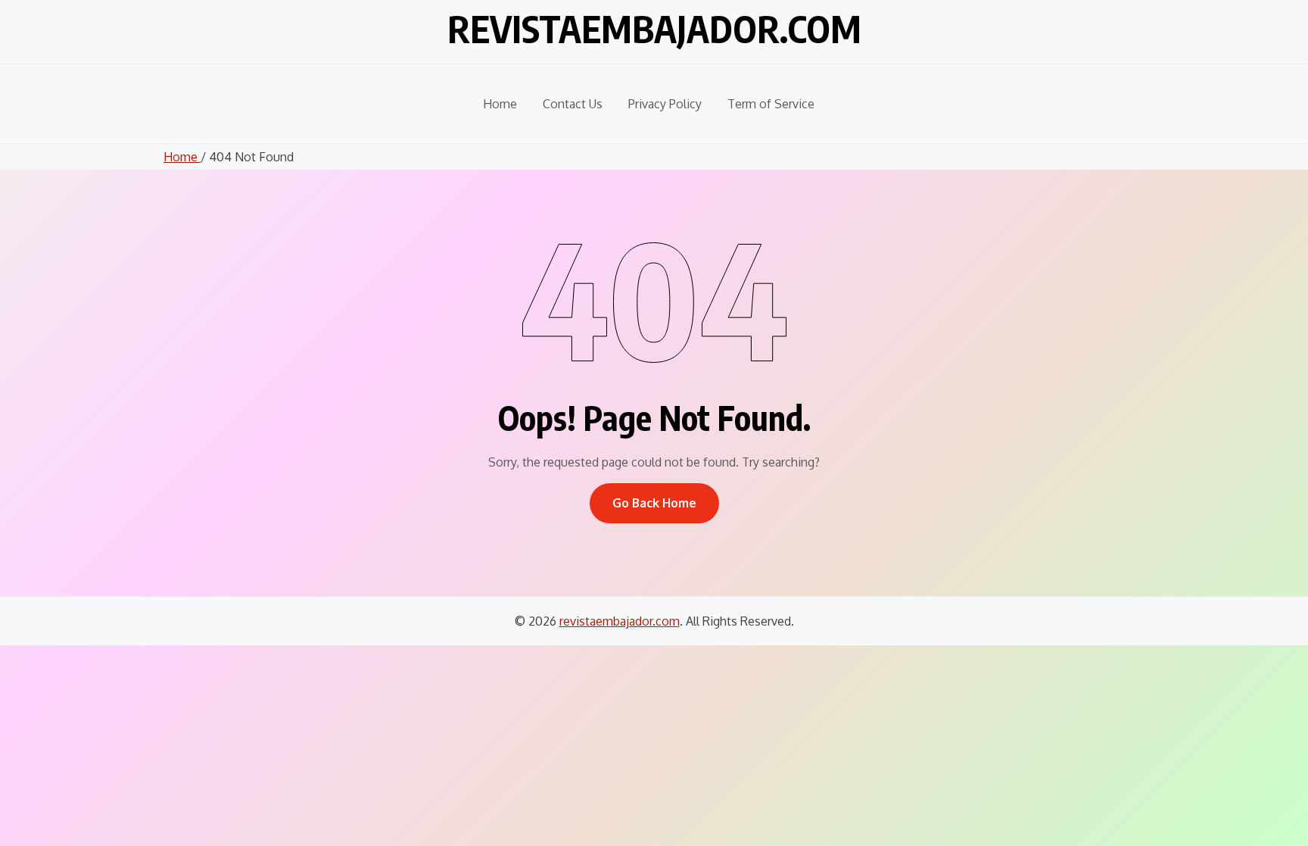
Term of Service (770, 103)
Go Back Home (654, 502)
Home (500, 103)
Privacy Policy (665, 103)
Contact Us (573, 103)
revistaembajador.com (654, 29)
